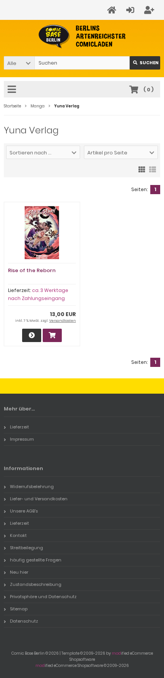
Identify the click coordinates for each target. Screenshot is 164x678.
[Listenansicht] (152, 169)
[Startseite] (113, 10)
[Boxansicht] (142, 169)
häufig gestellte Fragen (35, 560)
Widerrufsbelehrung (32, 486)
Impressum (22, 439)
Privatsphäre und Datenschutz (43, 597)
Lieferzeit (19, 427)
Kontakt (18, 535)
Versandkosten (62, 320)
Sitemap (18, 609)
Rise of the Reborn (32, 270)
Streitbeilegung (26, 548)
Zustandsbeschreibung (35, 584)
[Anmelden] (131, 10)
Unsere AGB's (24, 511)
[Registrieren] (150, 10)
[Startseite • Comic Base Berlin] (82, 36)
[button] (19, 63)
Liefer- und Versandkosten (39, 499)
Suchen (145, 63)
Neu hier (19, 572)
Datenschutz (24, 621)
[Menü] (13, 90)
